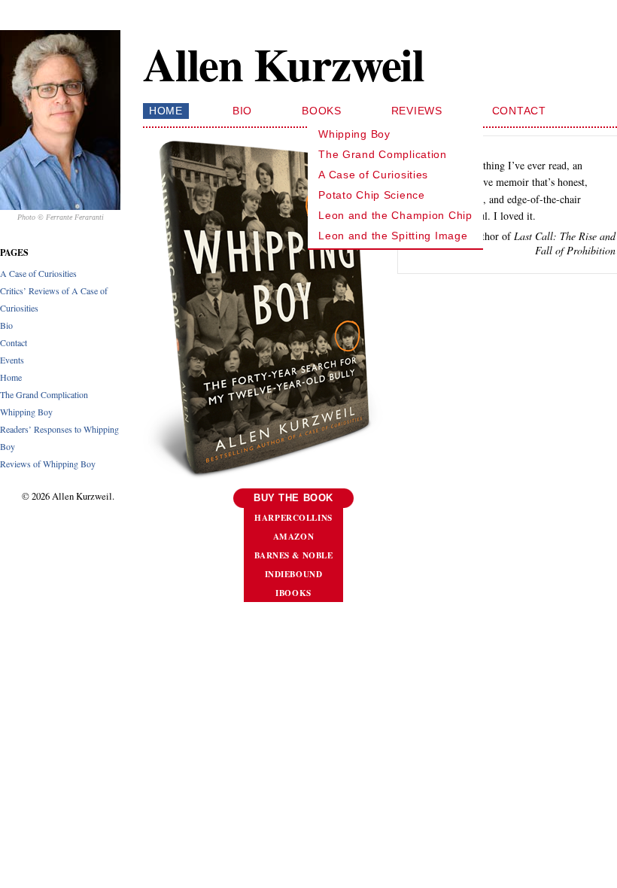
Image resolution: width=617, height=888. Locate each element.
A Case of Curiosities (38, 273)
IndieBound (294, 573)
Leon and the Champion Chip (395, 215)
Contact (13, 342)
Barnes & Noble (293, 555)
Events (12, 360)
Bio (6, 325)
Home (11, 377)
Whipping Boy (26, 412)
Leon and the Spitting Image (392, 236)
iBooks (293, 592)
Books (322, 111)
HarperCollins (293, 517)
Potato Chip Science (371, 195)
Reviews (416, 111)
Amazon (293, 536)
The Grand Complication (44, 394)
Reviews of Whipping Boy (48, 464)
